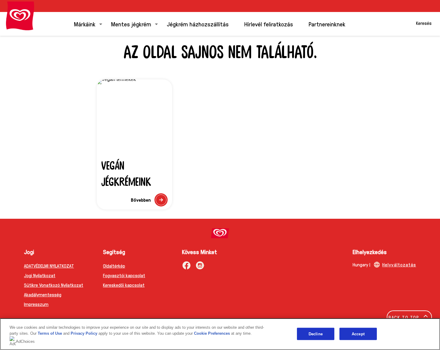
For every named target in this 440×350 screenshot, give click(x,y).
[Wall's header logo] (20, 15)
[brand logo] (220, 233)
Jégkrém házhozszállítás (198, 24)
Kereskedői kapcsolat (124, 285)
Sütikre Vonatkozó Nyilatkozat (53, 285)
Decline (316, 333)
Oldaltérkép (114, 265)
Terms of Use (50, 333)
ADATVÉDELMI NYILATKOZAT (49, 265)
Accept (358, 333)
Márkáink (84, 24)
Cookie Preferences (212, 333)
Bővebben (149, 201)
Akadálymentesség (42, 294)
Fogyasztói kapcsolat (124, 275)
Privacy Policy (84, 333)
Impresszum (36, 304)
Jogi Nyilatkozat (39, 275)
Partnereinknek (327, 24)
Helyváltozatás (399, 264)
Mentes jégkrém (131, 24)
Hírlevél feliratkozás (268, 24)
